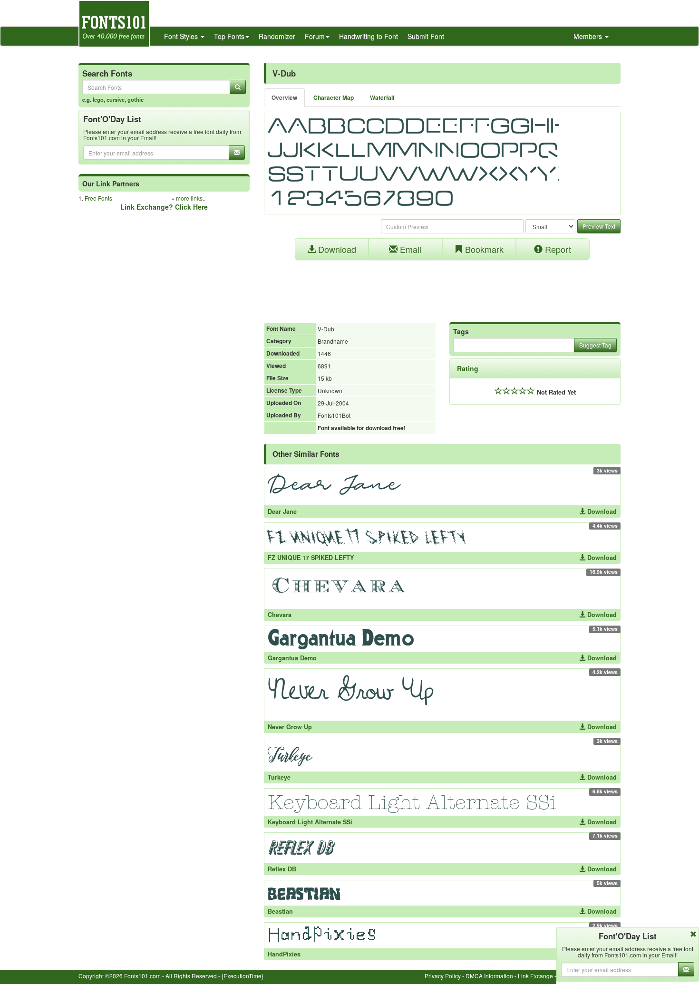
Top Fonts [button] (229, 36)
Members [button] (588, 36)
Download (336, 249)
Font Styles (182, 36)
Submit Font (426, 36)
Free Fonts (98, 198)
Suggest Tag (595, 345)
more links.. (190, 198)
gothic (135, 99)
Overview (284, 98)
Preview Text (598, 226)
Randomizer (277, 36)
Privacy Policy (443, 976)
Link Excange (535, 976)
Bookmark (483, 249)
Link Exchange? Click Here (164, 207)
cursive (116, 99)
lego (98, 99)
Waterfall (382, 98)
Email (409, 249)
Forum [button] (315, 36)
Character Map (333, 98)
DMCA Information (489, 976)
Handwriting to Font (368, 36)
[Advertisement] (442, 286)
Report (557, 249)
